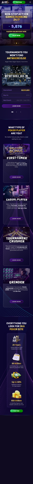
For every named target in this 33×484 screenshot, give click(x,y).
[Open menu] (30, 2)
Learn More (21, 106)
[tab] (14, 43)
